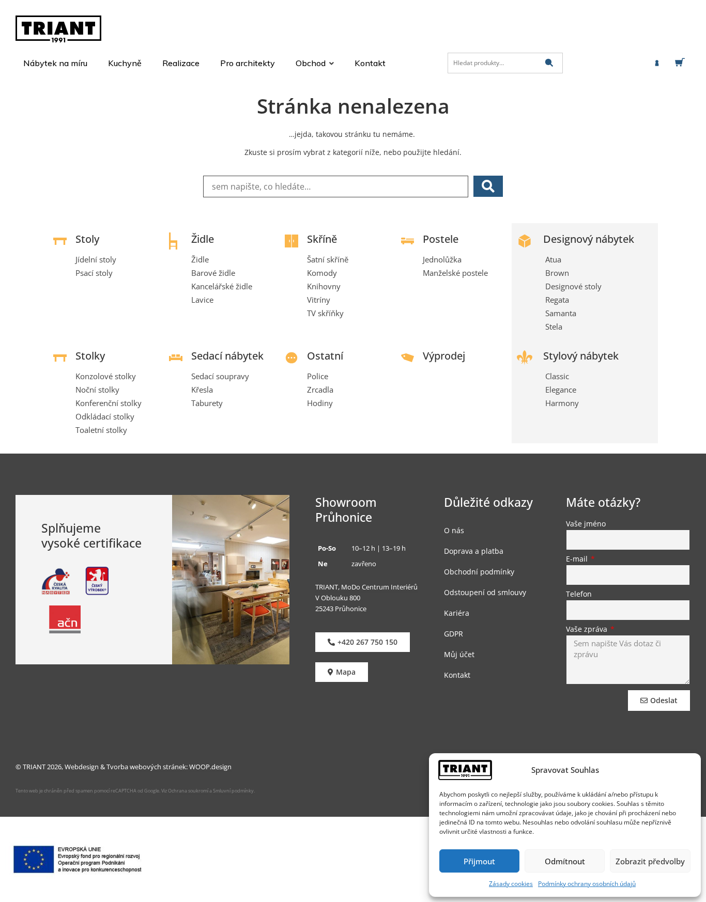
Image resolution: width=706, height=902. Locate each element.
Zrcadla (320, 389)
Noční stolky (97, 389)
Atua (553, 259)
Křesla (202, 389)
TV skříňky (325, 313)
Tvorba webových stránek (146, 766)
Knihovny (324, 286)
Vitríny (318, 299)
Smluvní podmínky (233, 790)
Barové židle (213, 273)
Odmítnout (565, 861)
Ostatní (325, 356)
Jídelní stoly (95, 259)
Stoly (87, 239)
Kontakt (457, 675)
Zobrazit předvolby (650, 861)
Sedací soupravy (220, 376)
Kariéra (456, 613)
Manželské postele (455, 273)
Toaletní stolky (101, 430)
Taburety (207, 403)
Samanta (560, 313)
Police (317, 376)
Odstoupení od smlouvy (485, 592)
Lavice (202, 299)
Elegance (560, 389)
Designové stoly (573, 286)
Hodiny (320, 403)
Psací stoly (94, 273)
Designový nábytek (588, 239)
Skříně (322, 239)
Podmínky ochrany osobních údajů (587, 883)
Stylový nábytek (581, 356)
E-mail (578, 559)
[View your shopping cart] (681, 62)
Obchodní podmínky (479, 572)
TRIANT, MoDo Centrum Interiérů (366, 587)
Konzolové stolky (105, 376)
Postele (440, 239)
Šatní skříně (327, 259)
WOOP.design (210, 766)
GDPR (453, 634)
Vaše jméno (586, 524)
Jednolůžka (442, 259)
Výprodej (444, 356)
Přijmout (479, 861)
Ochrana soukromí (187, 790)
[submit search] (549, 63)
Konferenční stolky (108, 403)
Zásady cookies (511, 883)
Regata (557, 299)
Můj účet (459, 654)
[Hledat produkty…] (505, 63)
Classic (557, 376)
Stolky (90, 356)
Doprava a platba (473, 551)
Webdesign (82, 766)
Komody (322, 273)
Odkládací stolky (104, 416)
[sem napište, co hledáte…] (335, 186)
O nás (454, 530)
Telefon (579, 594)
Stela (553, 326)
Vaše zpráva (587, 630)
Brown (557, 273)
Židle (202, 239)
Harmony (562, 403)
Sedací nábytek (227, 356)
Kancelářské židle (221, 286)
